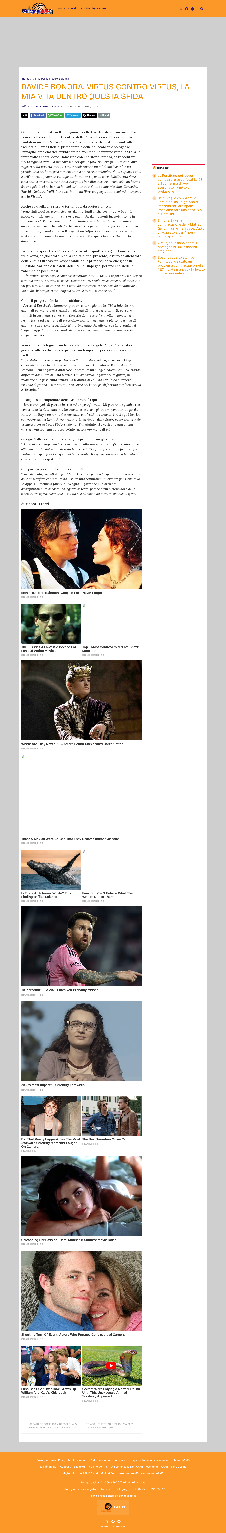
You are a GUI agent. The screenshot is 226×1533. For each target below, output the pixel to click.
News (62, 8)
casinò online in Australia (55, 1466)
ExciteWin (80, 1466)
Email (106, 115)
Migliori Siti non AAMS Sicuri (80, 1473)
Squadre (73, 8)
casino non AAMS (157, 1466)
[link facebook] (187, 8)
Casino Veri (96, 1466)
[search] (202, 8)
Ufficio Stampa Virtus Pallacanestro (44, 106)
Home (25, 78)
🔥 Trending (160, 168)
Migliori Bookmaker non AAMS (120, 1473)
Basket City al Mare (93, 8)
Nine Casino (179, 1466)
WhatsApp (56, 115)
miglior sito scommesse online (150, 1460)
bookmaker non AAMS (82, 1460)
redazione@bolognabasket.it (118, 1495)
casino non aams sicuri (113, 1460)
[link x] (181, 8)
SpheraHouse (119, 1526)
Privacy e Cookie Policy (51, 1460)
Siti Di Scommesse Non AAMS (125, 1466)
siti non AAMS (181, 1460)
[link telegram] (193, 8)
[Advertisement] (113, 42)
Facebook (39, 115)
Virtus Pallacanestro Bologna (51, 78)
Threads (91, 115)
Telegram (74, 115)
